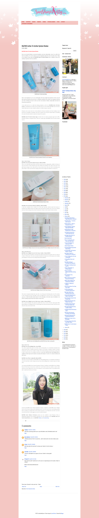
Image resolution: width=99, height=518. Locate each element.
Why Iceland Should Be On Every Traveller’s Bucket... (70, 307)
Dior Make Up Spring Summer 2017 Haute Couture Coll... (70, 304)
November (67, 199)
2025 (65, 181)
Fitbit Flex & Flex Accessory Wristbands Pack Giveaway (70, 313)
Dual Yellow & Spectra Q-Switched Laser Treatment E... (70, 254)
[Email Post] (25, 420)
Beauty (33, 21)
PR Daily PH (27, 459)
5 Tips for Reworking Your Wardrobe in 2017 (69, 243)
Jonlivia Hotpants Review (69, 245)
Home (23, 21)
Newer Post (24, 486)
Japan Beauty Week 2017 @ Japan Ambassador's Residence (70, 218)
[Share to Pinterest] (26, 48)
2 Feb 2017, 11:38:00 (31, 429)
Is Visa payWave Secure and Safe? (69, 259)
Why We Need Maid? (68, 238)
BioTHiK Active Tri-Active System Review (70, 324)
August (66, 205)
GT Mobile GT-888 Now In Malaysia (69, 284)
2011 (65, 339)
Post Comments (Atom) (31, 488)
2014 (65, 333)
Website (39, 417)
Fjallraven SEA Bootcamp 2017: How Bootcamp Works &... (70, 316)
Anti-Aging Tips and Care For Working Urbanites (70, 236)
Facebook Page (46, 417)
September (67, 203)
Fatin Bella (26, 451)
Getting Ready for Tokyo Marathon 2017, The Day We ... (70, 230)
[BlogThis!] (23, 48)
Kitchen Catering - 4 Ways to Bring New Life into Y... (70, 224)
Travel (44, 21)
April (66, 212)
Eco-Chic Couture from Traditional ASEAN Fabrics (70, 290)
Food (58, 21)
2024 (65, 183)
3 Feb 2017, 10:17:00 (32, 459)
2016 (65, 329)
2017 (65, 196)
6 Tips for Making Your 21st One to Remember (70, 257)
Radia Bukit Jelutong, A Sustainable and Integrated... (70, 262)
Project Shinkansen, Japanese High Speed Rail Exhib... (70, 227)
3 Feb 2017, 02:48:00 (31, 444)
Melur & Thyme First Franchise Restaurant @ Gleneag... (70, 278)
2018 (65, 194)
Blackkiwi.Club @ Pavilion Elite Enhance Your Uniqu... (70, 301)
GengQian (26, 429)
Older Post (57, 486)
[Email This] (22, 48)
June (66, 209)
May (65, 210)
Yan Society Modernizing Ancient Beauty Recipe (70, 248)
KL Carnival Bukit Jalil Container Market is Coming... (70, 251)
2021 (65, 188)
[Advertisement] (49, 35)
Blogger (62, 513)
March (66, 214)
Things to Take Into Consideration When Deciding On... (70, 272)
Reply (25, 433)
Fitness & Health (51, 21)
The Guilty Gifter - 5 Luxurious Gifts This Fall (70, 221)
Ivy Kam (26, 444)
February (66, 216)
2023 (65, 185)
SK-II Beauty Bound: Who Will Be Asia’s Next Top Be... (70, 321)
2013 (65, 335)
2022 (65, 187)
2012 (65, 337)
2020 (65, 190)
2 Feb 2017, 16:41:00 (34, 437)
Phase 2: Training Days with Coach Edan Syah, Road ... (69, 240)
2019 (65, 192)
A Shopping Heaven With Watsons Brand (70, 310)
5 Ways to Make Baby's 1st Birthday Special (69, 268)
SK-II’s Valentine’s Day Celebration (68, 275)
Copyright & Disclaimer (27, 23)
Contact (63, 21)
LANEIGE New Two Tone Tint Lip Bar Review (70, 319)
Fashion (39, 21)
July (65, 207)
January (66, 327)
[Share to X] (24, 48)
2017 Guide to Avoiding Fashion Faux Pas (70, 265)
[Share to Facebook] (25, 48)
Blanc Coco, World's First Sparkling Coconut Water (69, 292)
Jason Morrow (53, 513)
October (66, 201)
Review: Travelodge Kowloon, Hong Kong (69, 91)
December (67, 197)
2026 (65, 179)
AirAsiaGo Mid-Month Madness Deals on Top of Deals (70, 295)
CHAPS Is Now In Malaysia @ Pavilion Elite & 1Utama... (70, 281)
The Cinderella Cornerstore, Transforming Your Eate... (69, 233)
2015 (65, 331)
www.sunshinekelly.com (66, 79)
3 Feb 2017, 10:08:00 (32, 451)
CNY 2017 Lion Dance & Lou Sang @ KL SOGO (70, 287)
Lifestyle (28, 21)
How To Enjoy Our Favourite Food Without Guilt (70, 298)
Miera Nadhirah (27, 437)
